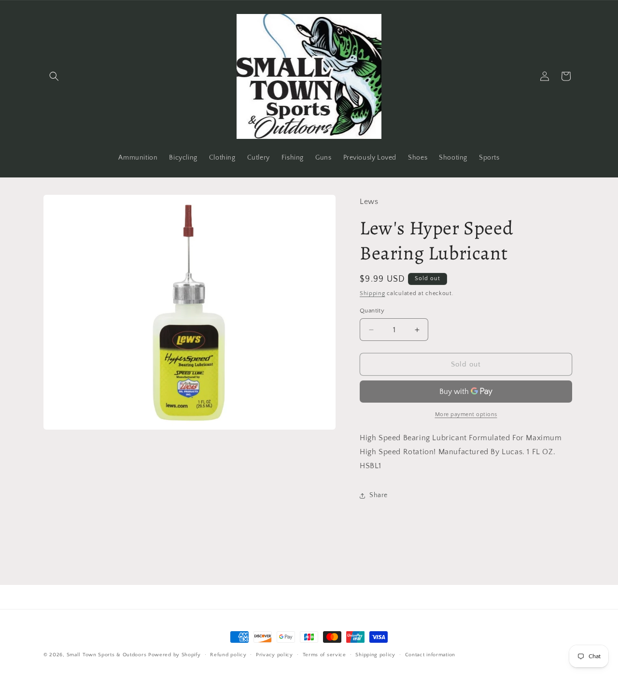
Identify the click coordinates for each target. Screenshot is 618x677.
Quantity (372, 310)
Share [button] (378, 495)
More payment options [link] (466, 414)
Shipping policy (375, 655)
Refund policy (228, 655)
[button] (54, 76)
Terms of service (324, 655)
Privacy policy (274, 655)
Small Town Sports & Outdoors (107, 655)
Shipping (372, 293)
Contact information (430, 655)
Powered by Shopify (174, 655)
